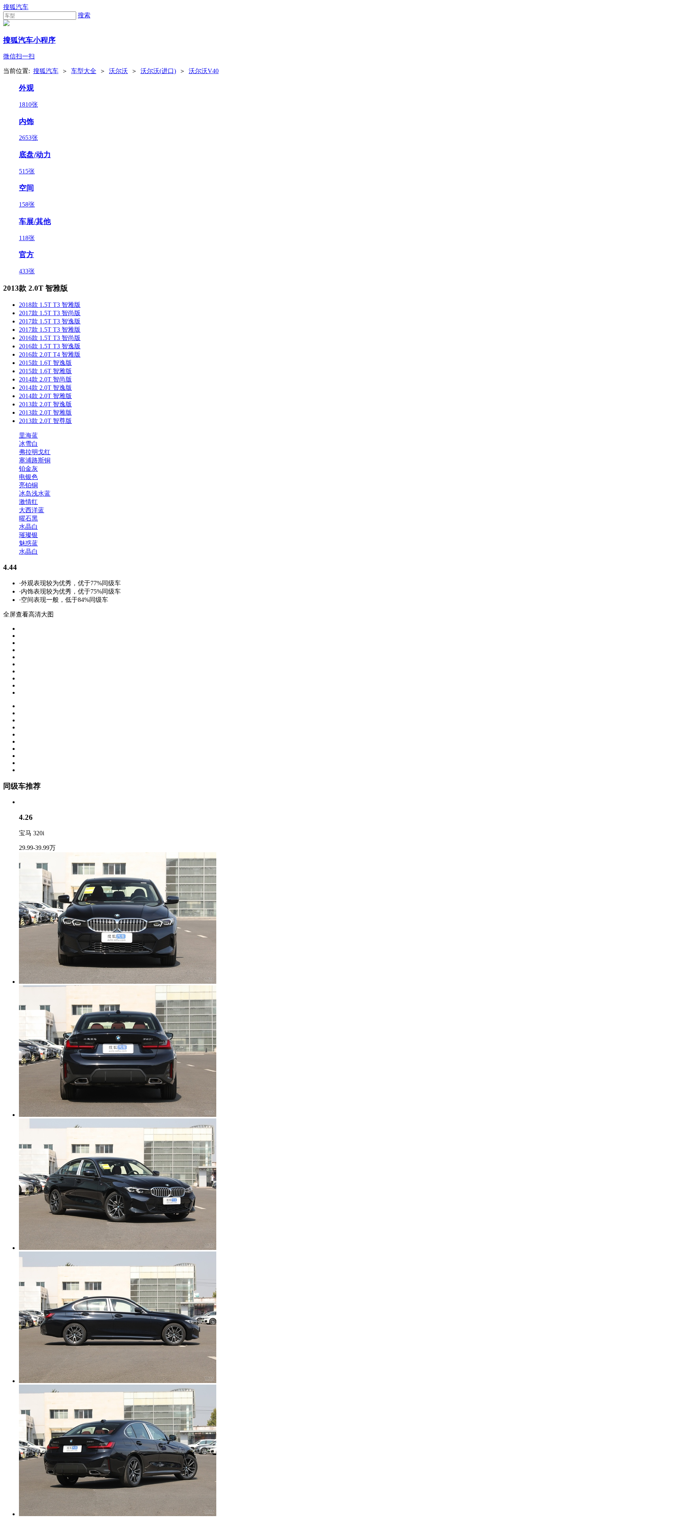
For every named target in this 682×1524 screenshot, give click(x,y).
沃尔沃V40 (204, 71)
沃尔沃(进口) (158, 71)
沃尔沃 (118, 71)
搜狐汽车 (15, 7)
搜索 (84, 15)
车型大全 (83, 71)
